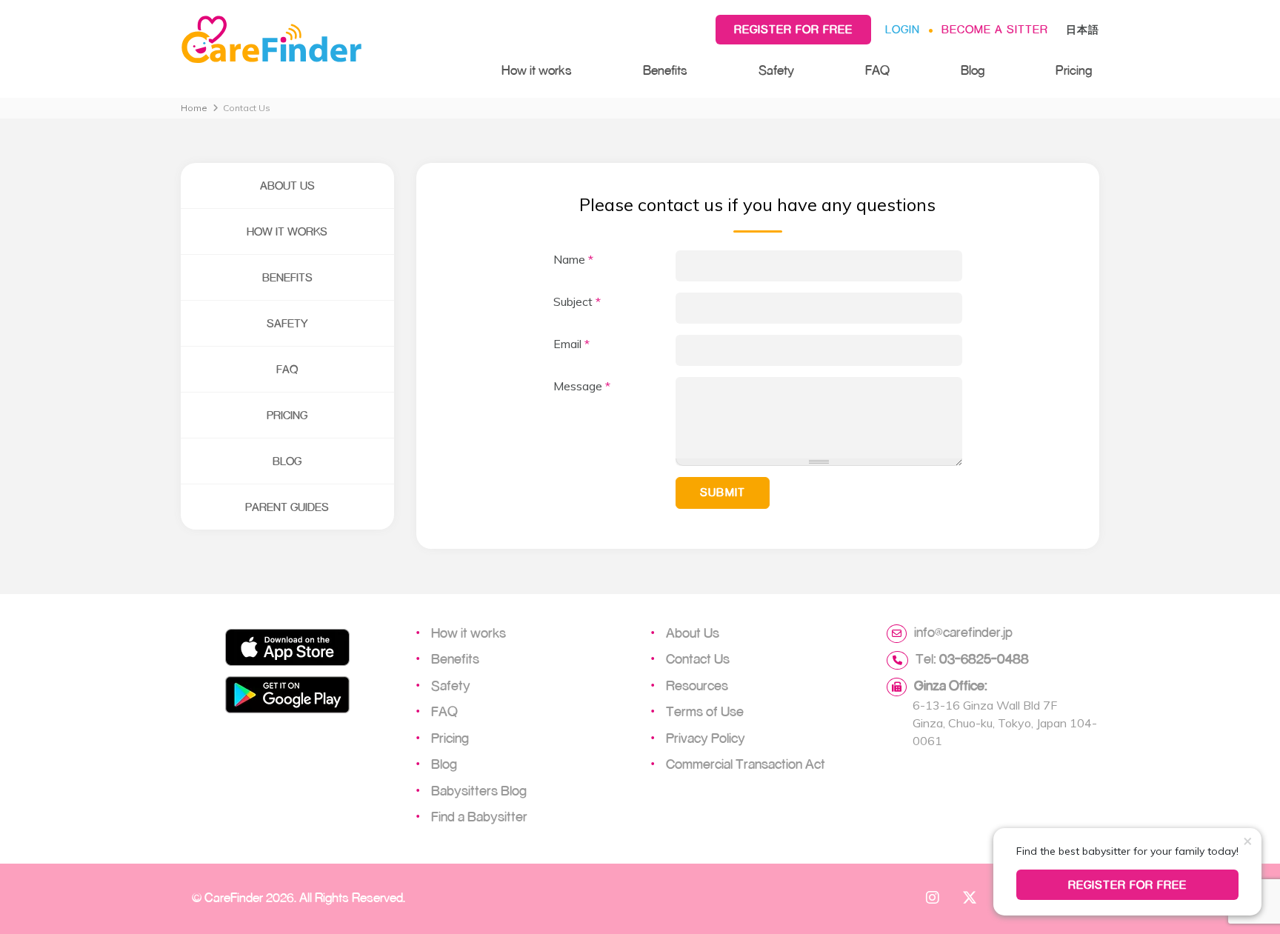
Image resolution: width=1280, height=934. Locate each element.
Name (573, 259)
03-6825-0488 (984, 658)
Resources (697, 685)
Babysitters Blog (479, 790)
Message (581, 385)
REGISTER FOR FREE (1127, 884)
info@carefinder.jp (963, 631)
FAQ (877, 70)
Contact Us (698, 658)
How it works (536, 70)
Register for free (793, 29)
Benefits (665, 70)
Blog (972, 70)
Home (194, 107)
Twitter (969, 896)
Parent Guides (287, 507)
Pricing (1074, 70)
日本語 (1082, 29)
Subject (577, 301)
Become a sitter (994, 29)
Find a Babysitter (479, 816)
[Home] (326, 40)
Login (902, 29)
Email (571, 343)
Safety (776, 70)
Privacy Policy (705, 737)
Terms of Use (705, 711)
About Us (287, 185)
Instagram (932, 896)
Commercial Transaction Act (745, 763)
